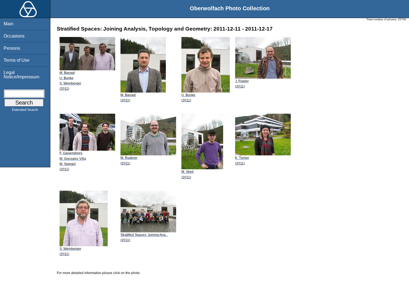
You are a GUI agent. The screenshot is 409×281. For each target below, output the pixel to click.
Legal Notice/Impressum (21, 74)
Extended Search (25, 109)
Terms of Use (16, 60)
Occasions (14, 36)
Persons (12, 48)
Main (8, 23)
